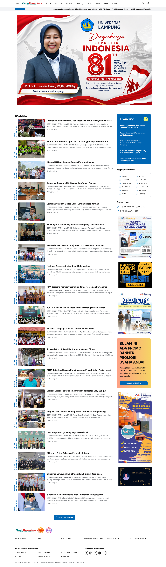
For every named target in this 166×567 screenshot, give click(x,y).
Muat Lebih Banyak (65, 517)
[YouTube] (100, 553)
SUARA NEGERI (44, 552)
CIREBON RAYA (44, 557)
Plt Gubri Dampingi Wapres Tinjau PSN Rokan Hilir (71, 328)
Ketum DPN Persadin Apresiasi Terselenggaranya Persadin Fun (77, 141)
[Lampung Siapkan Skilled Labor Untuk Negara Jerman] (31, 211)
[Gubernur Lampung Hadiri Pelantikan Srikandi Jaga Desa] (31, 482)
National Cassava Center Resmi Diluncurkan (68, 266)
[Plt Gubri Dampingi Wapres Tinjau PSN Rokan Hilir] (31, 336)
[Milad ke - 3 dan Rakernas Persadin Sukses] (31, 461)
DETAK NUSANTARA (15, 131)
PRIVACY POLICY (114, 538)
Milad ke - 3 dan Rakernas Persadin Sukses (68, 453)
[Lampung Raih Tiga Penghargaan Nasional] (31, 440)
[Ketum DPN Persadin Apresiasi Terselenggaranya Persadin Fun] (31, 149)
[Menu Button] (17, 3)
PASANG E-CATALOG (138, 538)
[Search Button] (148, 3)
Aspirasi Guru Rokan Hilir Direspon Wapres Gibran (71, 349)
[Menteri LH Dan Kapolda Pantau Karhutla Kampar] (31, 170)
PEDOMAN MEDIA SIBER (93, 538)
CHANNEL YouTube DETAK (130, 211)
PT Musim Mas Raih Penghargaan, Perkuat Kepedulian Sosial (133, 152)
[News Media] (48, 530)
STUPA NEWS (20, 552)
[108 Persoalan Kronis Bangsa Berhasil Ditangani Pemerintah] (31, 315)
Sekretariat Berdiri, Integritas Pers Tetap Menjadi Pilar (133, 159)
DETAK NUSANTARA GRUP (64, 562)
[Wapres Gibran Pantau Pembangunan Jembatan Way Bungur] (31, 398)
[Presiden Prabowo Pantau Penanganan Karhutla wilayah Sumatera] (31, 128)
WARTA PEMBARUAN (69, 552)
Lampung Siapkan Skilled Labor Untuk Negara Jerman (73, 204)
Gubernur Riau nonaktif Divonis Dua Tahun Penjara (71, 183)
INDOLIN (18, 557)
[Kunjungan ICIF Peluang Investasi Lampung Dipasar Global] (31, 232)
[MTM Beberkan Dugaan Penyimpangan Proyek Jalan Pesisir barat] (31, 378)
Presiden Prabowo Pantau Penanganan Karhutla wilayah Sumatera (79, 120)
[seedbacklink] (40, 530)
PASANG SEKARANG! (134, 383)
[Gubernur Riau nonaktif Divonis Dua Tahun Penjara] (31, 191)
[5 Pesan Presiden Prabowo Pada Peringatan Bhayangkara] (31, 502)
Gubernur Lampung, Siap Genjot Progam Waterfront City (132, 126)
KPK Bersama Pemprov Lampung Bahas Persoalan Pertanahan (77, 287)
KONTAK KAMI (20, 538)
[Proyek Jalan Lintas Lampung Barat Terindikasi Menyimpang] (31, 419)
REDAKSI (41, 538)
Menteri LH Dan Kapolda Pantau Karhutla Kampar (71, 162)
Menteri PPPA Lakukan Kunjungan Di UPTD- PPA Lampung (75, 245)
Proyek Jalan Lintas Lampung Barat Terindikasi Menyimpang (76, 411)
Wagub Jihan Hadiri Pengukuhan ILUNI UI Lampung (132, 134)
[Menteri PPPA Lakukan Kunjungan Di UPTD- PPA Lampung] (31, 253)
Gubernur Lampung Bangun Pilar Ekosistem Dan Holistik (41, 9)
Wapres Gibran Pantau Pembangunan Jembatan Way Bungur (76, 391)
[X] (95, 553)
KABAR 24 (65, 557)
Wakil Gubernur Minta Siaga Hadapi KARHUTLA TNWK (117, 9)
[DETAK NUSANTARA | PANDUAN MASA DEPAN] (32, 3)
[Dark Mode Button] (143, 3)
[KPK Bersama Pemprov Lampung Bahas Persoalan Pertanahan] (31, 295)
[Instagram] (91, 553)
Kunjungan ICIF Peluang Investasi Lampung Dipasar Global (75, 224)
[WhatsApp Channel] (104, 553)
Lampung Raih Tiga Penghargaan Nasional (67, 432)
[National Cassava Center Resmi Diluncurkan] (31, 274)
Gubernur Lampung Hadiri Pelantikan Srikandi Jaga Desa (74, 474)
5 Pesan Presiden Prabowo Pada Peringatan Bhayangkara (75, 494)
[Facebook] (86, 553)
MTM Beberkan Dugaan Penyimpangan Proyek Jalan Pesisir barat (79, 370)
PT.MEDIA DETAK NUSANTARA (42, 562)
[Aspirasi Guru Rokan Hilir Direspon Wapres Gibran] (31, 357)
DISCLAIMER (66, 538)
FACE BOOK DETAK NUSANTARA (132, 207)
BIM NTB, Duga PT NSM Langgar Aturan (79, 9)
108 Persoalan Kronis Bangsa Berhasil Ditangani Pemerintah (76, 307)
